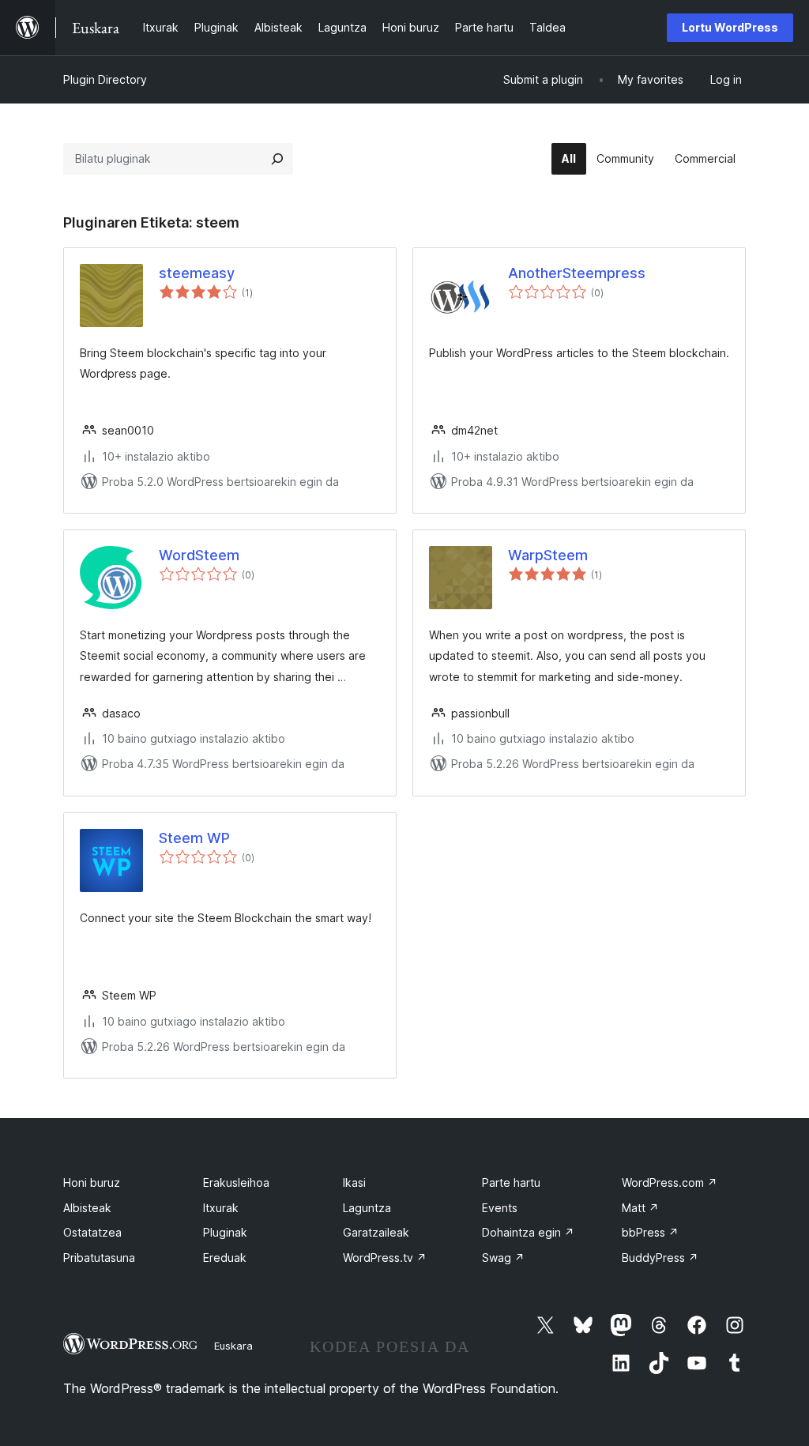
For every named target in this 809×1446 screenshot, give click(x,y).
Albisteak (87, 1207)
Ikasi (354, 1182)
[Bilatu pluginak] (277, 159)
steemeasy (197, 273)
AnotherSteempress (576, 273)
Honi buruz (91, 1182)
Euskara (233, 1345)
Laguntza (367, 1207)
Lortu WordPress (730, 27)
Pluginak (225, 1232)
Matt (640, 1207)
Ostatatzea (92, 1232)
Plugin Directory (105, 79)
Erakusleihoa (236, 1182)
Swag (503, 1257)
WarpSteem (548, 555)
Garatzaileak (376, 1232)
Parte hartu (511, 1182)
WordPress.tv (385, 1257)
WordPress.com (669, 1182)
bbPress (650, 1232)
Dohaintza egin (528, 1232)
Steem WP (194, 838)
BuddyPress (660, 1257)
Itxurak (221, 1207)
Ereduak (224, 1257)
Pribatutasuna (99, 1257)
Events (499, 1207)
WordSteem (199, 555)
